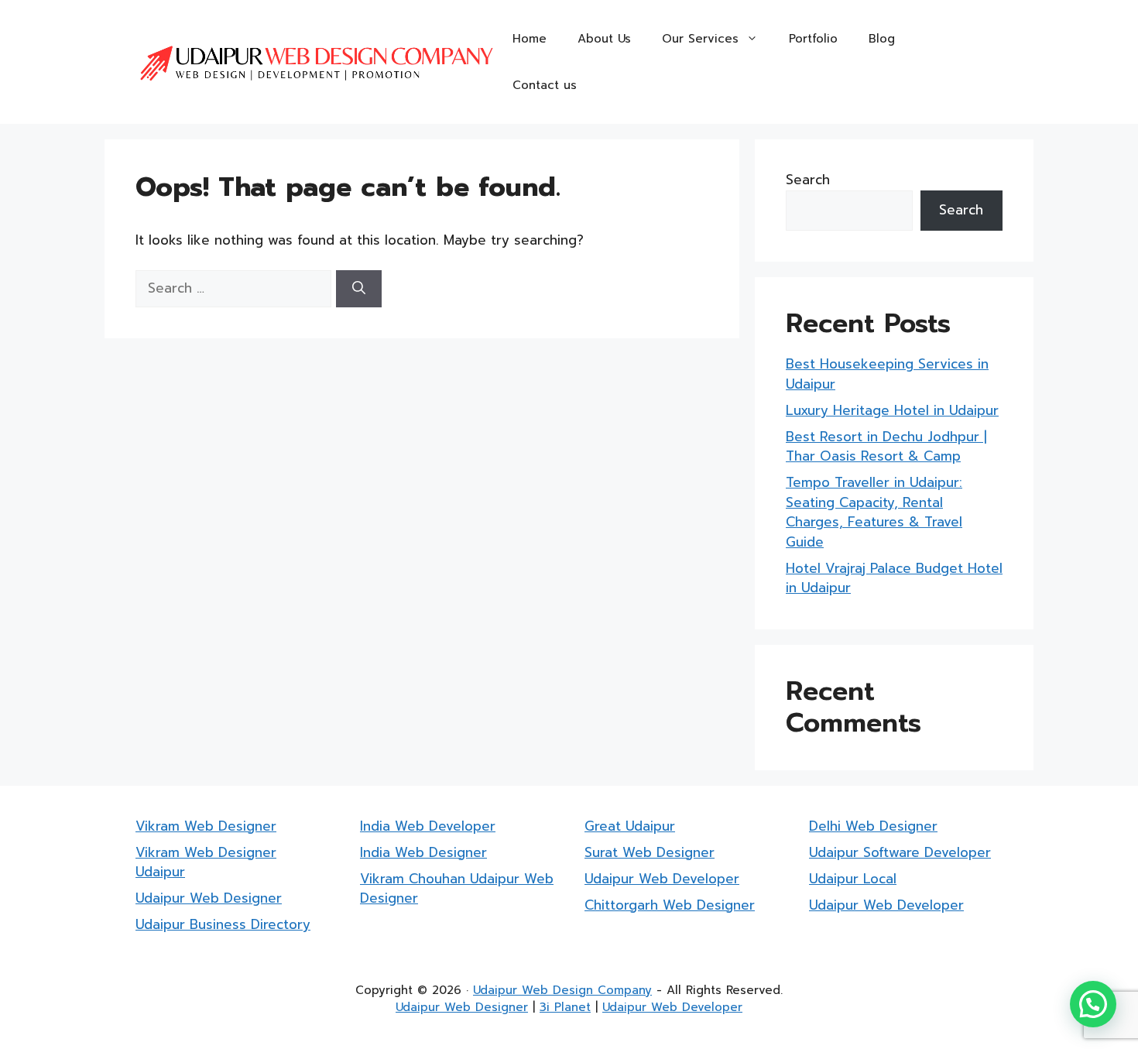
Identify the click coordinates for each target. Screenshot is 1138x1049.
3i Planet (565, 1007)
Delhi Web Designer (873, 826)
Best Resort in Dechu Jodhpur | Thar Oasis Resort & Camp (886, 447)
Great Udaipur (629, 826)
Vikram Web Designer (205, 826)
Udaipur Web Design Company (562, 990)
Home (529, 38)
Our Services (700, 38)
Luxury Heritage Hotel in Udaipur (892, 410)
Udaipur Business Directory (222, 924)
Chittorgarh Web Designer (669, 905)
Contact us (544, 85)
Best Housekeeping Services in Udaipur (887, 374)
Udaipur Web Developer (661, 879)
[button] (1093, 1004)
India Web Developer (427, 826)
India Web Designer (423, 852)
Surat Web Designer (649, 852)
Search (808, 180)
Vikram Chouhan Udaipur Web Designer (457, 889)
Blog (882, 38)
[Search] (359, 288)
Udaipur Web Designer (208, 898)
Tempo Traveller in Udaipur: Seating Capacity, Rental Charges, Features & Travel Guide (874, 512)
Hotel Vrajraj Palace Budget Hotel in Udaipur (894, 578)
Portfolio (813, 38)
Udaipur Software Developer (900, 852)
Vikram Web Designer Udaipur (205, 862)
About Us (604, 38)
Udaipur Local (852, 879)
